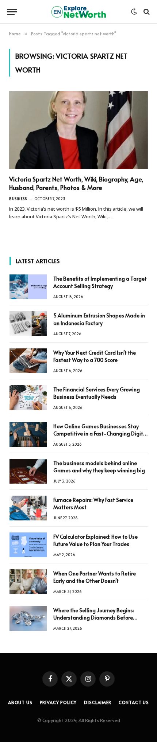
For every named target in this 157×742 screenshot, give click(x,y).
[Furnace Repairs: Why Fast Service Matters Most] (28, 508)
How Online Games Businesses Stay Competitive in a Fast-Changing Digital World (100, 433)
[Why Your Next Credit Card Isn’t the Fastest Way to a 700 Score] (28, 360)
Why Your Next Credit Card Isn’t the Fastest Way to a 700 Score (94, 356)
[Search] (146, 12)
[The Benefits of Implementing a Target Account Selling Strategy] (28, 286)
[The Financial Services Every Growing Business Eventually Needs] (28, 397)
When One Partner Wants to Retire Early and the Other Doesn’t (94, 577)
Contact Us (134, 702)
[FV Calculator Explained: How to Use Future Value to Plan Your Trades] (28, 544)
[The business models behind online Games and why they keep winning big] (28, 471)
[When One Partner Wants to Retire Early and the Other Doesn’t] (28, 581)
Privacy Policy (58, 702)
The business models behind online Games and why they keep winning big (99, 467)
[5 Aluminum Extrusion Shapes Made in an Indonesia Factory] (28, 323)
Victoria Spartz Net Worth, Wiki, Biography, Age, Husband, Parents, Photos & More (76, 183)
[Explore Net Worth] (78, 12)
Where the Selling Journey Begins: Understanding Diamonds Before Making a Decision (93, 617)
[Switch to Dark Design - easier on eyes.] (134, 11)
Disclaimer (97, 702)
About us (20, 702)
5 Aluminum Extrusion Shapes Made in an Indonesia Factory (99, 319)
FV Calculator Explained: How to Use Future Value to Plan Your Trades (95, 540)
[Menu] (12, 12)
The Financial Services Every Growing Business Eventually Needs (96, 393)
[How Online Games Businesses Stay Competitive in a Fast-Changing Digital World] (28, 434)
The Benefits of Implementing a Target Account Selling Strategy (100, 282)
